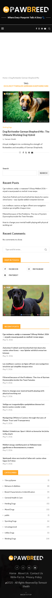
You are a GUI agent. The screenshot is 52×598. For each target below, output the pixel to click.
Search (6, 168)
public (27, 515)
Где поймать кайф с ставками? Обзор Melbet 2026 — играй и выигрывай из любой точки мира (25, 189)
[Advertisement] (26, 57)
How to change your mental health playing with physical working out (23, 392)
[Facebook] (36, 28)
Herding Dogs (27, 503)
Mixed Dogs (27, 509)
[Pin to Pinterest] (29, 152)
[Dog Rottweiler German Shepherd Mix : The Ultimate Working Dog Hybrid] (26, 106)
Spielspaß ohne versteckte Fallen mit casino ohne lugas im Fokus (24, 459)
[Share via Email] (32, 152)
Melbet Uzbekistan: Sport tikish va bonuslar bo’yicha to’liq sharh (26, 432)
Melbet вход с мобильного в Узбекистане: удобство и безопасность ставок (22, 446)
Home (5, 78)
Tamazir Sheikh (10, 139)
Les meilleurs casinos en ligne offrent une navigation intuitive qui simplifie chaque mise (24, 206)
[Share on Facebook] (23, 152)
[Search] (49, 28)
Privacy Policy (34, 577)
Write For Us (17, 577)
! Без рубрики (27, 480)
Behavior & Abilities (27, 486)
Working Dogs (27, 538)
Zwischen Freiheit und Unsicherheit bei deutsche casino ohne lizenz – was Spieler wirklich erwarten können (25, 198)
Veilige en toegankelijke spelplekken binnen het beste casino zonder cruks (24, 405)
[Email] (45, 28)
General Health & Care (27, 498)
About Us (23, 573)
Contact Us (36, 573)
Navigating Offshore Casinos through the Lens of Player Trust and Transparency (24, 419)
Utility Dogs (27, 533)
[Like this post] (20, 152)
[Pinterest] (42, 28)
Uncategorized (27, 527)
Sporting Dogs (27, 521)
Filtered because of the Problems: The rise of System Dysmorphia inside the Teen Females (25, 215)
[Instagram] (39, 28)
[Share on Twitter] (26, 152)
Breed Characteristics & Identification (27, 492)
